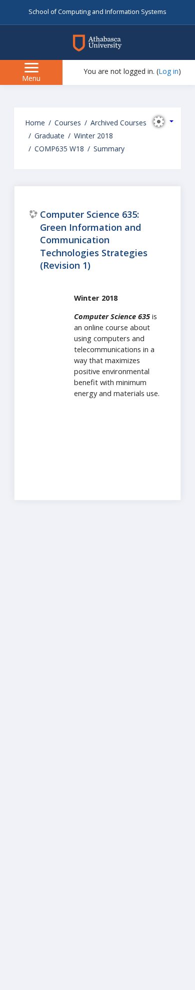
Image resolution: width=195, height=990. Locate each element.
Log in (168, 71)
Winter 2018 (93, 135)
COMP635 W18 (59, 148)
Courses (67, 122)
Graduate (49, 135)
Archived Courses (118, 122)
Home (35, 122)
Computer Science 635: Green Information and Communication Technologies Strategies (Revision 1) (94, 239)
